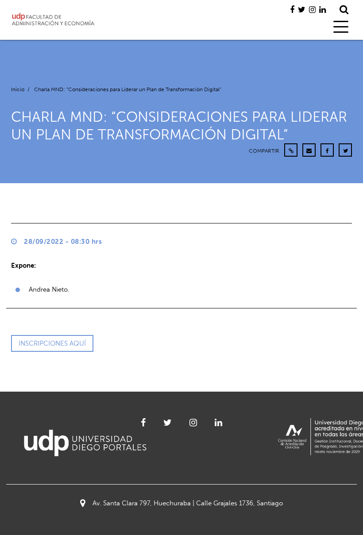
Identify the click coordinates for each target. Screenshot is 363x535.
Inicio (17, 89)
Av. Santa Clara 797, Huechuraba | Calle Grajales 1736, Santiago (188, 503)
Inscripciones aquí (52, 343)
